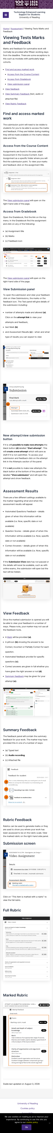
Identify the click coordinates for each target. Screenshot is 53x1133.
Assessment (17, 28)
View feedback (12, 89)
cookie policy (32, 1122)
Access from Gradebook (19, 79)
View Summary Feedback (17, 94)
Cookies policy (27, 1108)
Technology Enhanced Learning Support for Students (29, 13)
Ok (26, 1127)
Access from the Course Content (23, 74)
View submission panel (18, 84)
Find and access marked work (19, 69)
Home (6, 28)
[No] (49, 1123)
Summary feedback (14, 676)
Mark (9, 637)
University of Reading (27, 1103)
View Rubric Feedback (15, 103)
